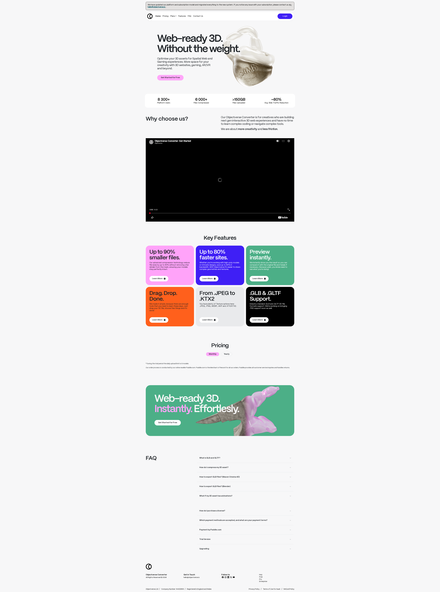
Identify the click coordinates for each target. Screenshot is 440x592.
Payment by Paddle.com (210, 530)
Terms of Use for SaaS (272, 589)
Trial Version (204, 539)
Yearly (226, 354)
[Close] (291, 5)
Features (182, 16)
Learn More (157, 278)
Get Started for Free (170, 77)
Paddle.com (190, 367)
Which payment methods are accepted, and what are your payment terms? (233, 520)
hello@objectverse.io (157, 7)
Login (285, 16)
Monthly (212, 354)
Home (158, 16)
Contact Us (198, 16)
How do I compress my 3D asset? (213, 467)
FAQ (189, 16)
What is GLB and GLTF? (209, 458)
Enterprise (263, 581)
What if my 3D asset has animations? (215, 496)
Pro (260, 579)
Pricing (165, 16)
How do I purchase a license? (212, 511)
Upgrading (204, 549)
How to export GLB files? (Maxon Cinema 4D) (219, 477)
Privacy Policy (254, 589)
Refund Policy (289, 589)
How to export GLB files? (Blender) (215, 486)
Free (261, 577)
